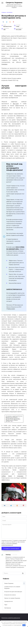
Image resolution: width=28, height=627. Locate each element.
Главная (3, 12)
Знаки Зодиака (8, 583)
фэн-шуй (16, 103)
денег (10, 476)
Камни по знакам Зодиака (12, 598)
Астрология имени (10, 595)
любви (3, 476)
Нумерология (8, 601)
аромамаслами (6, 146)
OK (24, 625)
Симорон (4, 64)
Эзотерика (9, 12)
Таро (5, 604)
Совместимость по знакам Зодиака (12, 587)
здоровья (20, 476)
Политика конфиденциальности (10, 618)
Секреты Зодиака (14, 2)
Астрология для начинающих (13, 591)
